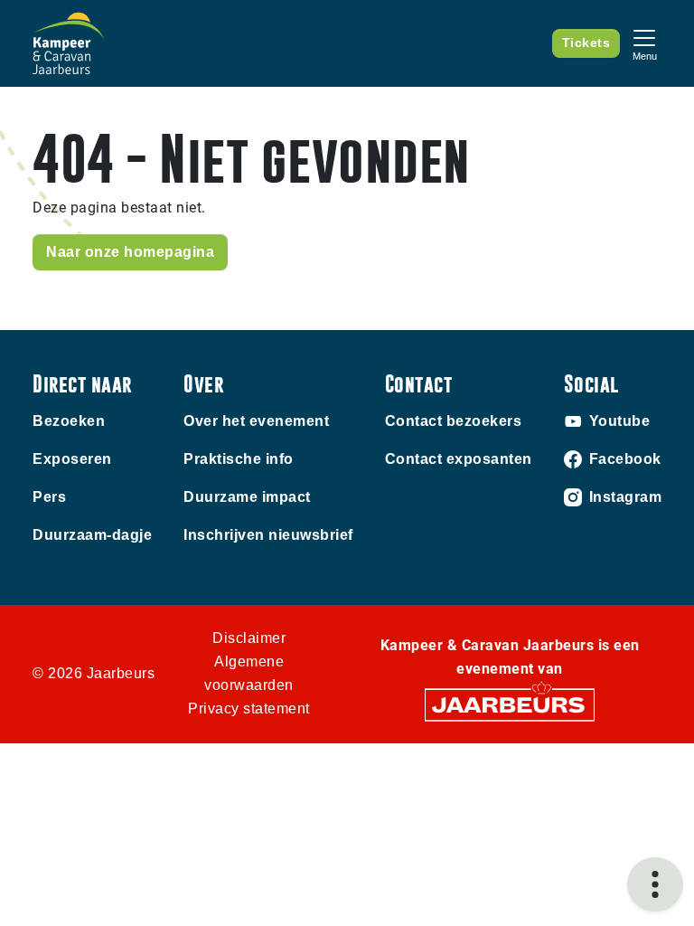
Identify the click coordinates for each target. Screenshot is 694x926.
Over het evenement (256, 421)
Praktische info (238, 459)
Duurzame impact (247, 497)
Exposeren (72, 459)
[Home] (69, 43)
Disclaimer (249, 638)
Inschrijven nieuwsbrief (268, 535)
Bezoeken (69, 421)
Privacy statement (249, 708)
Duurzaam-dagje (92, 535)
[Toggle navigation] (644, 42)
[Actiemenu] (655, 884)
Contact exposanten (458, 459)
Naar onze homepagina (130, 252)
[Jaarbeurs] (510, 704)
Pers (49, 497)
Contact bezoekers (453, 421)
